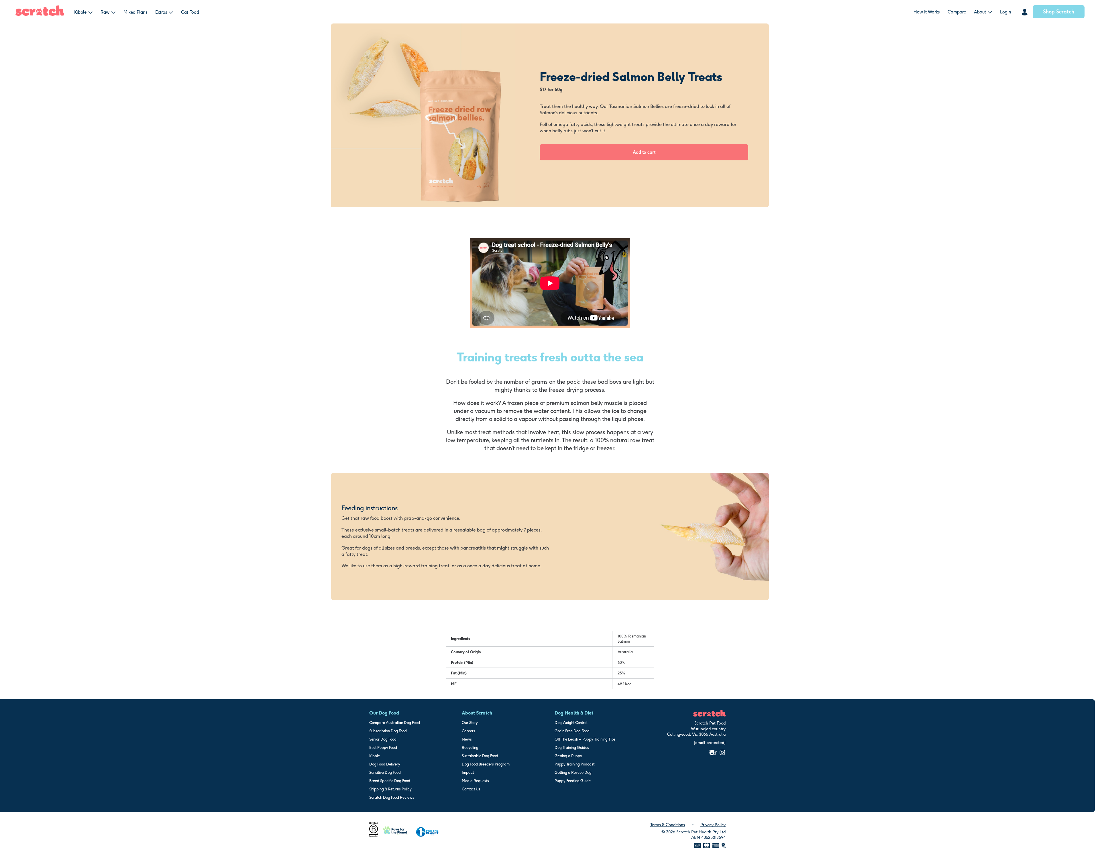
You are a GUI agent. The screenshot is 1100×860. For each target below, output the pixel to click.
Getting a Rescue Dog (573, 772)
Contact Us (471, 789)
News (467, 739)
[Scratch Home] (39, 14)
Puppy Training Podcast (574, 764)
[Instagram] (722, 752)
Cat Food (190, 12)
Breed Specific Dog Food (389, 780)
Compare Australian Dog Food (394, 722)
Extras (161, 12)
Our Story (470, 722)
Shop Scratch (1058, 11)
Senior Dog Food (382, 739)
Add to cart (644, 152)
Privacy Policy (713, 824)
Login (1005, 12)
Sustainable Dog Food (480, 755)
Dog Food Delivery (384, 764)
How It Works (927, 12)
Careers (468, 731)
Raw (105, 12)
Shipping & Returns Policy (390, 789)
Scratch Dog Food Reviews (391, 797)
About (980, 12)
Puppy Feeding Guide (573, 780)
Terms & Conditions (667, 824)
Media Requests (475, 780)
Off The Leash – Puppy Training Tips (585, 739)
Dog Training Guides (572, 747)
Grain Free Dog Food (572, 731)
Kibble (80, 12)
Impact (468, 772)
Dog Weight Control (571, 722)
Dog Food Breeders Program (486, 764)
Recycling (470, 747)
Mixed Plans (135, 12)
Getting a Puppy (568, 755)
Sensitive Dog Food (385, 772)
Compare (957, 12)
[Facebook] (713, 752)
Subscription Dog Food (388, 731)
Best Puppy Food (383, 747)
